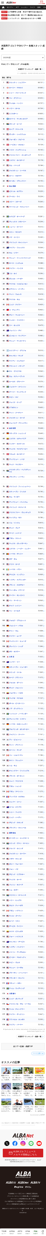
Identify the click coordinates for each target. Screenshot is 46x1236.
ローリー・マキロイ (16, 88)
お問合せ (22, 1204)
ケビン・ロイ (13, 397)
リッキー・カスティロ (17, 444)
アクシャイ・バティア (17, 366)
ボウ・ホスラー (14, 651)
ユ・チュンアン (14, 310)
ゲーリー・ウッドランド (17, 392)
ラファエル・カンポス (17, 1019)
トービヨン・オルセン (17, 145)
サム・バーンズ (14, 165)
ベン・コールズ (14, 611)
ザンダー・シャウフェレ (17, 134)
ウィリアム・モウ (15, 517)
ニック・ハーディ (15, 817)
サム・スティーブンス (17, 376)
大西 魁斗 (12, 993)
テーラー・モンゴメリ (17, 595)
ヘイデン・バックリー (17, 947)
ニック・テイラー (15, 304)
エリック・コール (15, 672)
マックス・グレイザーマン (18, 543)
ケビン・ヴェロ (14, 962)
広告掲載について (13, 1193)
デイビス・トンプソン (17, 574)
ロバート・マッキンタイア (18, 119)
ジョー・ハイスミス (16, 936)
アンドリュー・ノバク (17, 459)
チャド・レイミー (15, 605)
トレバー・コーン (15, 802)
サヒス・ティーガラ (16, 905)
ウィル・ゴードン (15, 916)
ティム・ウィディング (17, 988)
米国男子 (22, 1123)
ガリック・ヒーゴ (15, 124)
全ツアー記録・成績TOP (23, 1046)
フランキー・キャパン (17, 978)
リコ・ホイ (13, 273)
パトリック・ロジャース (17, 507)
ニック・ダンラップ (16, 999)
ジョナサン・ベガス (16, 693)
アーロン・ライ (14, 196)
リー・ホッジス (14, 325)
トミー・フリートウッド (17, 93)
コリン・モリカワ (15, 232)
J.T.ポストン (13, 407)
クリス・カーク (14, 564)
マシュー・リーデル (16, 967)
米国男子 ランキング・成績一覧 (30, 69)
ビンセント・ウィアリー (17, 335)
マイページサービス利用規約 (33, 1201)
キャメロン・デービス (17, 942)
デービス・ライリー (16, 926)
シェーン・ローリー (16, 227)
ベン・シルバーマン (16, 755)
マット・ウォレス (15, 294)
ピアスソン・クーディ (17, 289)
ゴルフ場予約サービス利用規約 (13, 1201)
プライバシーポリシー (13, 1196)
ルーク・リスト (14, 921)
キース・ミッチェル (16, 263)
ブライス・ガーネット (17, 776)
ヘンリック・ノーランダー (18, 714)
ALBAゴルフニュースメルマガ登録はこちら (25, 1153)
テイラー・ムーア (15, 636)
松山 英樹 (12, 186)
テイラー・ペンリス (16, 268)
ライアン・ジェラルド (17, 361)
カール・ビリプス (15, 807)
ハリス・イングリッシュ (17, 150)
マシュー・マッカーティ (17, 341)
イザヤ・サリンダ (15, 859)
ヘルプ (28, 1204)
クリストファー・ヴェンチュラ (20, 512)
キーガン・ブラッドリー (17, 181)
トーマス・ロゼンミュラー (18, 724)
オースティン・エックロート (19, 838)
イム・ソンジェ (14, 523)
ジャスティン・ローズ (17, 418)
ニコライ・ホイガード (17, 160)
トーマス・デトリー (16, 554)
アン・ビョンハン (15, 739)
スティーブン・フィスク (17, 491)
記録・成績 (30, 1123)
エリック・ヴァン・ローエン (19, 843)
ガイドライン (14, 1199)
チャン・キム (13, 631)
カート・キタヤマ (15, 176)
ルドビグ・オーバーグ (17, 216)
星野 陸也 (12, 833)
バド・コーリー (14, 237)
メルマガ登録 (41, 3)
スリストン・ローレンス (17, 895)
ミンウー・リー (14, 662)
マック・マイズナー (16, 464)
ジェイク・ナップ (15, 402)
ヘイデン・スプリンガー (17, 580)
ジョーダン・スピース (17, 139)
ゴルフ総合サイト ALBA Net (9, 1123)
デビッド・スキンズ (16, 822)
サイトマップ (35, 1204)
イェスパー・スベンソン (17, 387)
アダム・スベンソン (16, 791)
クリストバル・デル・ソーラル (20, 1004)
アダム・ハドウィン (16, 910)
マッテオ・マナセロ (16, 698)
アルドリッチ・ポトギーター (19, 729)
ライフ (32, 7)
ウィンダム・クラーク (17, 590)
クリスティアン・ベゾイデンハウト (20, 471)
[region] (23, 7)
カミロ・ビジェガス (16, 931)
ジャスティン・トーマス (17, 170)
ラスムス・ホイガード (17, 454)
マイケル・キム (14, 299)
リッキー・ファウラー (17, 320)
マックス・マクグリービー (18, 449)
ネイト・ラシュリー (16, 760)
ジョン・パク (13, 869)
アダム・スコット (15, 538)
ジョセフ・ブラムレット (17, 620)
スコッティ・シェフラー (17, 82)
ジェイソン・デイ (15, 330)
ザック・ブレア (14, 528)
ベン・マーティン (15, 600)
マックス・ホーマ (15, 879)
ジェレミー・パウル (16, 625)
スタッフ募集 (26, 1193)
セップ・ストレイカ (16, 129)
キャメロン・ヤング (16, 355)
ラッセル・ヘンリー (16, 103)
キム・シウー (13, 253)
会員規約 (34, 1196)
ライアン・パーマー (16, 1024)
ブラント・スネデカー (17, 585)
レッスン (24, 7)
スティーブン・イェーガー (18, 667)
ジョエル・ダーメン (16, 682)
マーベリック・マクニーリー (19, 207)
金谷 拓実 (12, 428)
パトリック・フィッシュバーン (20, 486)
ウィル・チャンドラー (17, 1009)
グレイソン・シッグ (16, 646)
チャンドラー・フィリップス (19, 771)
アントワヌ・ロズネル (17, 796)
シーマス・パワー (15, 569)
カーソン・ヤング (15, 750)
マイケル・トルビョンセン (18, 284)
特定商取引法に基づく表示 (28, 1199)
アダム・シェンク (15, 786)
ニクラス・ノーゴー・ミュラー (20, 548)
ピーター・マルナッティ (17, 957)
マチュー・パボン (15, 983)
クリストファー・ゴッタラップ (20, 155)
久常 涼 (11, 657)
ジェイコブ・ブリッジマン (18, 423)
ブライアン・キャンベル (17, 828)
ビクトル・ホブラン (16, 191)
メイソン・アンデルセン (17, 952)
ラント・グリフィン (16, 745)
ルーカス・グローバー (17, 381)
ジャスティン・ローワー (17, 853)
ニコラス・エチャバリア (17, 438)
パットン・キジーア (16, 885)
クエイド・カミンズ (16, 848)
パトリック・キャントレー (18, 242)
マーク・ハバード (15, 533)
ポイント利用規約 (12, 1204)
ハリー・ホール (14, 108)
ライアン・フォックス (17, 247)
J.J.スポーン (13, 113)
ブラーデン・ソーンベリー (18, 973)
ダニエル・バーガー (16, 278)
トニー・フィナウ (15, 812)
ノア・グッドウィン (16, 708)
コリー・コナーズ (15, 202)
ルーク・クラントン (16, 677)
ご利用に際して (26, 1196)
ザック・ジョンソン (16, 688)
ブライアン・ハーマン (17, 477)
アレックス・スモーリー (17, 221)
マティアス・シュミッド (17, 433)
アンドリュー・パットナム (18, 502)
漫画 (38, 7)
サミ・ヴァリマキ (15, 371)
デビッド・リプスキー (17, 874)
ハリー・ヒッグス (15, 900)
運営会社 (35, 1193)
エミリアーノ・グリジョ (17, 350)
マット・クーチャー (16, 412)
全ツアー (10, 7)
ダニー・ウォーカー (16, 864)
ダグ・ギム (13, 559)
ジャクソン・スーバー (17, 734)
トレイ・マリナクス (16, 781)
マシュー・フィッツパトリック (20, 258)
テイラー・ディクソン (17, 1014)
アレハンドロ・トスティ (17, 719)
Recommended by (35, 1115)
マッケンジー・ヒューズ (17, 641)
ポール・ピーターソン (17, 703)
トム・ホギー (13, 890)
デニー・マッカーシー (17, 315)
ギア (17, 7)
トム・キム (13, 765)
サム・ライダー (14, 497)
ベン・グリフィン (15, 98)
